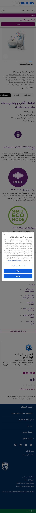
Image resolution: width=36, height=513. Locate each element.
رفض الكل (18, 271)
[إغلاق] (4, 234)
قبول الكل (18, 276)
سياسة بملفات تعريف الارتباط (14, 260)
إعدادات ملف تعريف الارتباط (18, 265)
